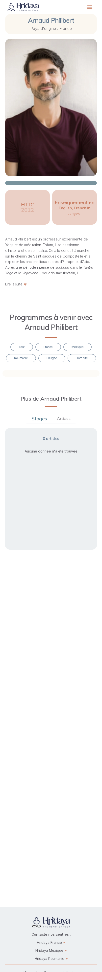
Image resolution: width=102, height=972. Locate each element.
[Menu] (89, 7)
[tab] (39, 418)
